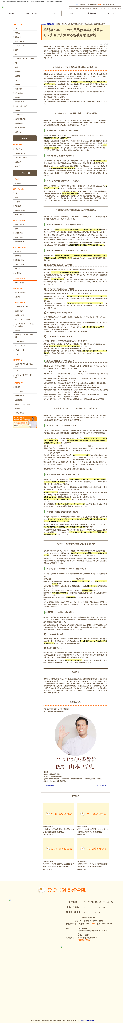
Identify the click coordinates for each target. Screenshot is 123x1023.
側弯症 (17, 297)
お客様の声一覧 (20, 153)
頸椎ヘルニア (19, 215)
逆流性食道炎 (19, 396)
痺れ (16, 54)
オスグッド (19, 269)
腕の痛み (18, 71)
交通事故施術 (91, 13)
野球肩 (17, 330)
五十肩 (17, 202)
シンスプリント (20, 346)
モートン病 (19, 391)
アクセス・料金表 (21, 158)
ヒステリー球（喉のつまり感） (24, 376)
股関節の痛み (19, 260)
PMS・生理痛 (19, 283)
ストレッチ (19, 115)
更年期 (17, 76)
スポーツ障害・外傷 (21, 306)
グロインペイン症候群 (22, 319)
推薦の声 (18, 162)
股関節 (17, 110)
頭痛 (16, 67)
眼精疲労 (18, 37)
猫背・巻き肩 (19, 41)
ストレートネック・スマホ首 (24, 59)
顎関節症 (18, 206)
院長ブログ (19, 166)
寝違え (17, 33)
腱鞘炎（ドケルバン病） (23, 404)
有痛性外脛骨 (19, 315)
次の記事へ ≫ (101, 786)
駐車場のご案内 (84, 940)
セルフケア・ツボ (21, 106)
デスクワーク (19, 46)
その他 (17, 84)
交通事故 (18, 183)
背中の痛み (19, 89)
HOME (12, 13)
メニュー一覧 (25, 172)
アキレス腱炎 (19, 341)
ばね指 (17, 408)
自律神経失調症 (20, 119)
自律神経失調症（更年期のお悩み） (24, 365)
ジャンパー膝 (19, 264)
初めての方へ (32, 13)
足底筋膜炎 (19, 400)
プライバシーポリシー (87, 1020)
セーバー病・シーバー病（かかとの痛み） (24, 325)
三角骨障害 (19, 311)
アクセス (51, 13)
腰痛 (16, 50)
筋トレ (17, 97)
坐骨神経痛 (19, 123)
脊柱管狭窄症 (19, 242)
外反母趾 (18, 273)
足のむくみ (19, 93)
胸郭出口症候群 (20, 210)
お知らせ (18, 132)
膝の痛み (18, 256)
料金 (71, 13)
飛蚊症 (17, 387)
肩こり (17, 80)
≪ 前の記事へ (50, 786)
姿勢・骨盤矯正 (20, 224)
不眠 (16, 371)
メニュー (111, 13)
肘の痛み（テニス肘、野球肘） (24, 336)
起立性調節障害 (20, 127)
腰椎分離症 (19, 237)
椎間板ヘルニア (48, 834)
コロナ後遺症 (19, 413)
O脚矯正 (18, 251)
